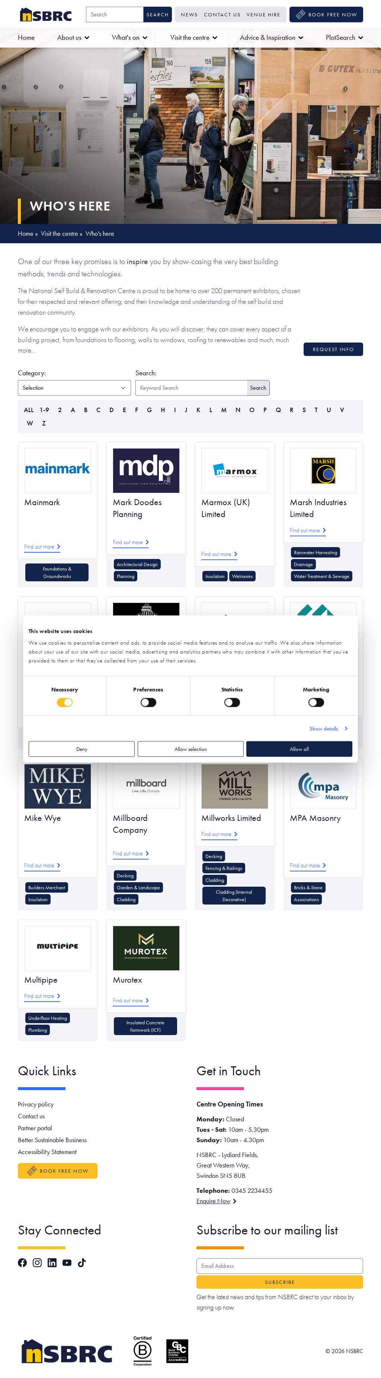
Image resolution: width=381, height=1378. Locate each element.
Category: (73, 373)
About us (69, 37)
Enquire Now (213, 1200)
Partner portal (35, 1128)
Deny (81, 749)
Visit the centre (189, 37)
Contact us (222, 14)
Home (26, 37)
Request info (333, 349)
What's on (126, 37)
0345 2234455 (251, 1190)
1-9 (44, 409)
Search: (145, 373)
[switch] (148, 702)
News (189, 14)
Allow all (299, 749)
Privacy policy (36, 1104)
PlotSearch (340, 37)
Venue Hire (264, 14)
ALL (28, 409)
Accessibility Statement (47, 1151)
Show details (324, 728)
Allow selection (191, 749)
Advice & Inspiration (267, 37)
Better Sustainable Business (52, 1140)
